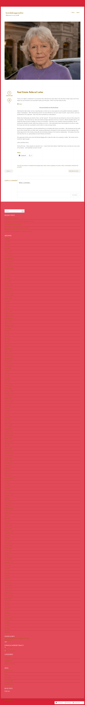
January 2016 (8, 528)
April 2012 (7, 612)
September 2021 (9, 402)
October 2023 (8, 321)
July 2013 (7, 568)
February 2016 (8, 525)
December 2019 (9, 452)
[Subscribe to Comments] (5, 651)
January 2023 (8, 351)
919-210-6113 (8, 640)
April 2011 (7, 632)
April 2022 (7, 381)
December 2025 (9, 258)
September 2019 (9, 462)
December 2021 (9, 392)
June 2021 (7, 412)
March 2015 (8, 542)
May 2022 (7, 378)
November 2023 (9, 318)
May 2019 (7, 468)
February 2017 (8, 502)
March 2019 (8, 475)
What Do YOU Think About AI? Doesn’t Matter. (17, 228)
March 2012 (8, 615)
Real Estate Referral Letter (30, 92)
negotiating (52, 165)
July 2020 (7, 445)
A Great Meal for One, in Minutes (13, 224)
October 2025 (8, 265)
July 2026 (7, 238)
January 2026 (8, 255)
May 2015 (7, 535)
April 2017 (7, 498)
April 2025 (7, 278)
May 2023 (7, 338)
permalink (19, 167)
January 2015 (8, 548)
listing (45, 165)
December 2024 (9, 291)
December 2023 (9, 315)
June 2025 (7, 271)
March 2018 (8, 492)
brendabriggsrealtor (14, 13)
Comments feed (9, 680)
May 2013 (7, 575)
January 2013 (8, 588)
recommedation (68, 165)
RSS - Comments (10, 651)
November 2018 (9, 478)
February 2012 (8, 618)
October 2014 (8, 552)
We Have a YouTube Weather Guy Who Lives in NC (18, 231)
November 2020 (9, 435)
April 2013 (7, 578)
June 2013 (7, 572)
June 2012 (7, 605)
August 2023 (8, 328)
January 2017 (8, 505)
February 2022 (8, 385)
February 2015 (8, 545)
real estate (58, 165)
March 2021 (8, 422)
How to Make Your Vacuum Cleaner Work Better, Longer (19, 221)
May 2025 (7, 275)
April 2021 (7, 418)
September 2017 (9, 495)
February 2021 (8, 425)
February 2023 (8, 348)
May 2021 (7, 415)
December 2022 (9, 355)
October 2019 (8, 458)
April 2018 (7, 488)
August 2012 (8, 598)
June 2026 (7, 241)
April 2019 (7, 472)
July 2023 (7, 331)
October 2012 (8, 592)
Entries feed (8, 677)
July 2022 (7, 371)
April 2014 (7, 555)
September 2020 (9, 442)
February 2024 (8, 311)
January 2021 (8, 428)
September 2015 (9, 532)
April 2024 (7, 308)
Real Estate (8, 657)
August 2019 (8, 465)
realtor (62, 165)
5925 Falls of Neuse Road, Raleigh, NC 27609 (17, 638)
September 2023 (9, 325)
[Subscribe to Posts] (5, 647)
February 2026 (8, 251)
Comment (74, 195)
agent (42, 165)
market (48, 165)
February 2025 (8, 285)
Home (73, 12)
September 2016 (9, 508)
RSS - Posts (9, 647)
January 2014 (8, 558)
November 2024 (9, 295)
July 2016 (7, 515)
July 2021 (7, 408)
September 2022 (9, 365)
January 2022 (8, 388)
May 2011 (7, 628)
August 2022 (8, 368)
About (78, 12)
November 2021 (9, 395)
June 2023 (7, 335)
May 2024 (7, 305)
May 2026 (7, 245)
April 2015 (7, 538)
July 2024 (7, 301)
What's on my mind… (10, 663)
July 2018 (7, 482)
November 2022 (9, 358)
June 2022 (7, 375)
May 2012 (7, 608)
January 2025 (8, 288)
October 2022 (8, 361)
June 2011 (7, 625)
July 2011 (7, 622)
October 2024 (8, 298)
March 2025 (8, 281)
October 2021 (8, 398)
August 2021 (8, 405)
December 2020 (9, 432)
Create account (9, 670)
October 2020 (8, 438)
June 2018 (7, 485)
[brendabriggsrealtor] (42, 79)
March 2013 (8, 582)
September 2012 (9, 595)
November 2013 (9, 562)
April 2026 (7, 248)
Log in (6, 674)
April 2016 (7, 522)
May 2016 (7, 518)
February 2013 (8, 585)
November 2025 (9, 261)
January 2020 (8, 448)
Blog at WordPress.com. (9, 700)
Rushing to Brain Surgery (11, 218)
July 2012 (7, 602)
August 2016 (8, 512)
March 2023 (8, 345)
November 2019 (9, 455)
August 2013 (8, 565)
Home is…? (8, 171)
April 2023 (7, 341)
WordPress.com (9, 684)
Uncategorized (31, 165)
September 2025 (9, 268)
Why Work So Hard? (74, 171)
